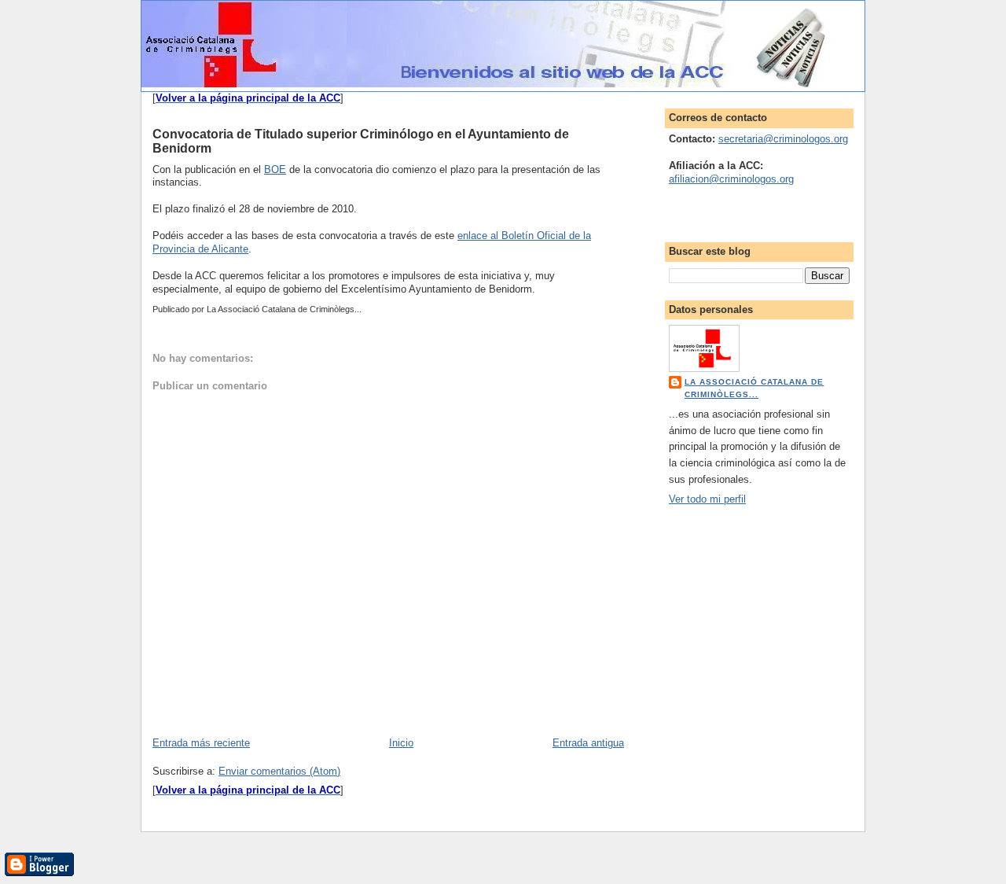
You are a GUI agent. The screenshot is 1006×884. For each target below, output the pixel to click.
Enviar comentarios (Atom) (279, 771)
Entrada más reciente (201, 743)
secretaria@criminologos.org (783, 139)
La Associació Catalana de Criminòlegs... (754, 388)
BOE (275, 169)
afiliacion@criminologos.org (731, 179)
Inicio (401, 743)
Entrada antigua (588, 743)
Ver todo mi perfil (707, 499)
